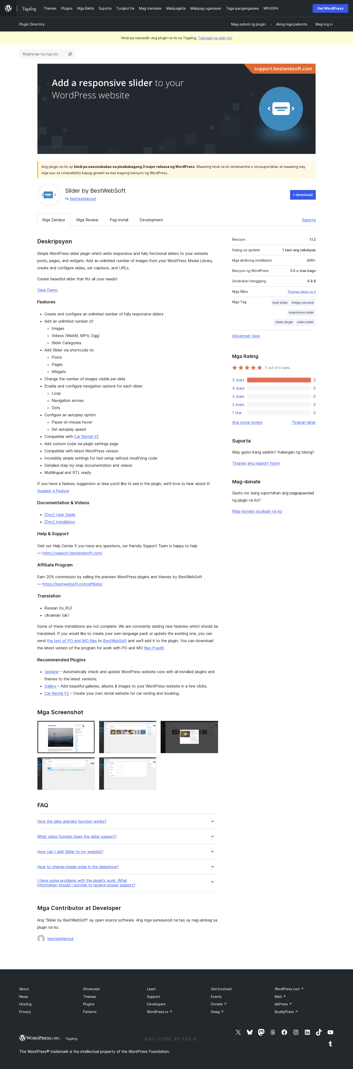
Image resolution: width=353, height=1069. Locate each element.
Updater (51, 671)
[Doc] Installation (59, 521)
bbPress (283, 1004)
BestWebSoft (115, 640)
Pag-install (119, 219)
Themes (89, 997)
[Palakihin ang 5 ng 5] (150, 763)
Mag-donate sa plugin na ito (257, 511)
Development (151, 219)
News (23, 997)
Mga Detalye (53, 219)
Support (153, 997)
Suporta (309, 219)
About (24, 989)
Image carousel (303, 302)
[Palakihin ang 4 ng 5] (88, 763)
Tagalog (71, 1038)
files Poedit (154, 647)
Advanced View (246, 335)
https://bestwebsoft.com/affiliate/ (72, 584)
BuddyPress (286, 1012)
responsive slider (301, 312)
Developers (156, 1004)
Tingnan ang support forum (256, 463)
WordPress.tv (159, 1012)
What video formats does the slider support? (76, 836)
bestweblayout (83, 198)
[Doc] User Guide (59, 514)
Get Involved (221, 989)
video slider (305, 322)
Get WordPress (330, 8)
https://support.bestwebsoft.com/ (72, 553)
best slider (280, 302)
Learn (151, 989)
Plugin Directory (32, 24)
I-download (303, 195)
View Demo (47, 290)
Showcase (91, 989)
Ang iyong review (247, 422)
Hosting (25, 1004)
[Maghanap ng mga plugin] (70, 54)
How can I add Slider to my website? (70, 851)
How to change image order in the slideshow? (78, 867)
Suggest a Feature (53, 490)
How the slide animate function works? (71, 821)
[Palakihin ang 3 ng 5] (211, 727)
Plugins (88, 1004)
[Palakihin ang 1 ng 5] (88, 727)
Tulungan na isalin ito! (215, 38)
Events (216, 997)
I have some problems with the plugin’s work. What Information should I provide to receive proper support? (86, 882)
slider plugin (284, 322)
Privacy (25, 1012)
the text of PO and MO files (72, 640)
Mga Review (87, 219)
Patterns (90, 1012)
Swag (217, 1012)
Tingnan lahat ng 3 (301, 292)
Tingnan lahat (304, 422)
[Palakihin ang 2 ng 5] (150, 727)
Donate (219, 1004)
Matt (280, 997)
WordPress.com (289, 989)
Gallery (50, 686)
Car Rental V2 (86, 436)
